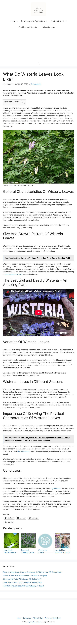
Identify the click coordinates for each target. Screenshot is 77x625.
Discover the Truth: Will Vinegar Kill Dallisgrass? (22, 579)
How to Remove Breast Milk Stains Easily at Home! (23, 586)
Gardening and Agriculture (33, 21)
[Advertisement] (38, 45)
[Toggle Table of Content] (22, 102)
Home (12, 21)
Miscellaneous (49, 27)
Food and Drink (57, 21)
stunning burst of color (14, 274)
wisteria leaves (23, 451)
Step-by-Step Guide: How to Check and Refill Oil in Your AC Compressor (32, 572)
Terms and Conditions (52, 618)
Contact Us (27, 618)
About (19, 618)
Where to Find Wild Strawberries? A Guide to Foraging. (25, 576)
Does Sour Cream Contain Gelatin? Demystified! (22, 582)
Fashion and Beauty (28, 27)
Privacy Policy (38, 618)
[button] (38, 63)
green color (56, 488)
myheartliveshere (34, 622)
